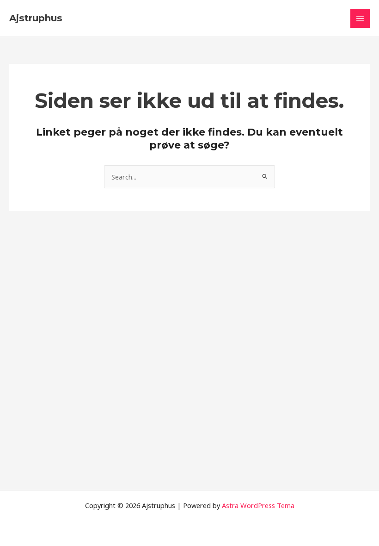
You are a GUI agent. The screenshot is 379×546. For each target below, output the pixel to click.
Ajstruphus (35, 18)
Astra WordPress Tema (258, 505)
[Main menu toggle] (360, 18)
